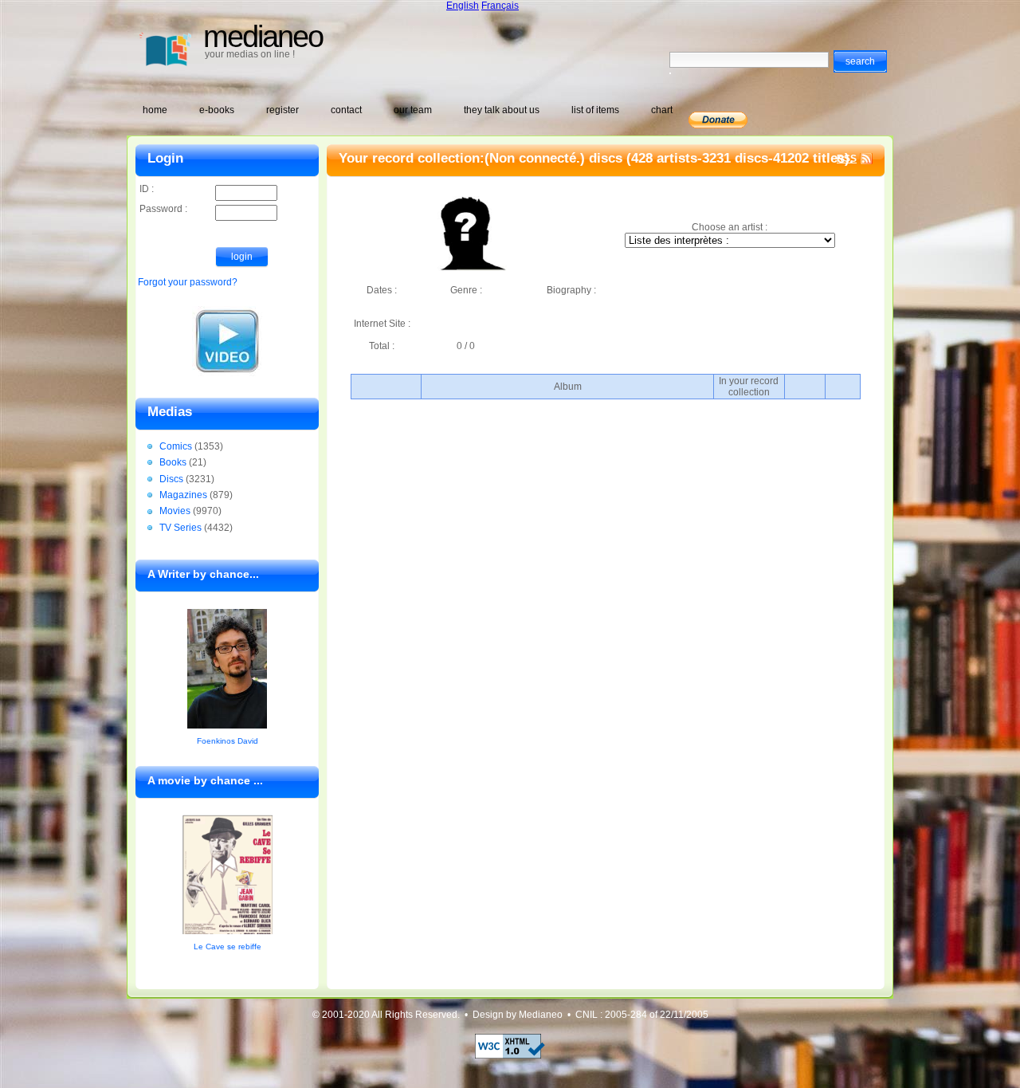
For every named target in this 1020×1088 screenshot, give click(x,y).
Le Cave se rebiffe (227, 946)
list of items (595, 110)
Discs (171, 479)
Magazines (183, 495)
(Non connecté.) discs (553, 158)
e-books (216, 110)
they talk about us (501, 110)
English (462, 5)
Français (500, 5)
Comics (175, 446)
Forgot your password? (187, 282)
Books (172, 462)
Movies (174, 511)
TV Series (180, 527)
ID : (146, 188)
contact (346, 110)
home (155, 110)
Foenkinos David (227, 740)
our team (413, 110)
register (282, 110)
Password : (163, 208)
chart (662, 110)
